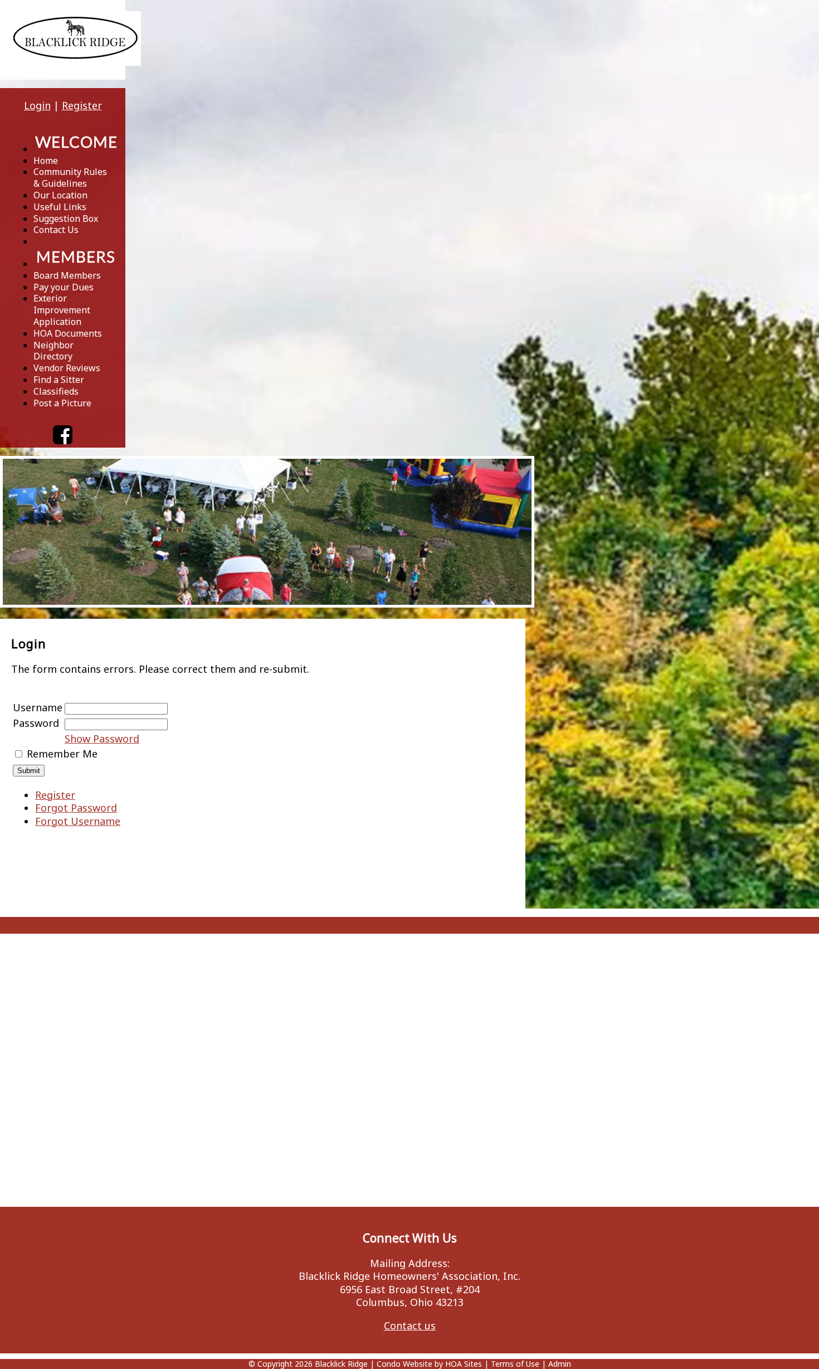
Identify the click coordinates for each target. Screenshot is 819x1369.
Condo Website (404, 1363)
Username (37, 707)
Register (82, 105)
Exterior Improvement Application (61, 310)
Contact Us (56, 230)
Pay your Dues (63, 287)
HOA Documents (67, 333)
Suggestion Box (65, 218)
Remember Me (62, 753)
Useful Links (59, 207)
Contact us (410, 1325)
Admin (559, 1363)
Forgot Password (76, 807)
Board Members (67, 275)
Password (36, 723)
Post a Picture (62, 403)
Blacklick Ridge (341, 1363)
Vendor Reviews (66, 368)
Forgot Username (77, 821)
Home (45, 160)
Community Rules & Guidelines (70, 178)
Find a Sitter (58, 379)
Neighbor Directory (53, 351)
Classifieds (56, 391)
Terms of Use (515, 1363)
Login (37, 105)
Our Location (60, 195)
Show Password (102, 738)
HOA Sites (463, 1363)
